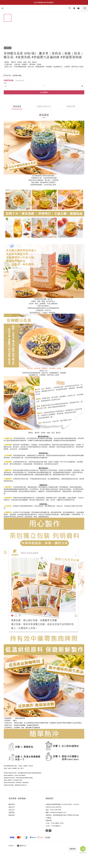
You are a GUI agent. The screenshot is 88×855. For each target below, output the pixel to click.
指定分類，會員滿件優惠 (13, 75)
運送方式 (12, 807)
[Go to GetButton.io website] (82, 852)
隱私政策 (12, 815)
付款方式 (12, 810)
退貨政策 (12, 812)
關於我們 (12, 804)
